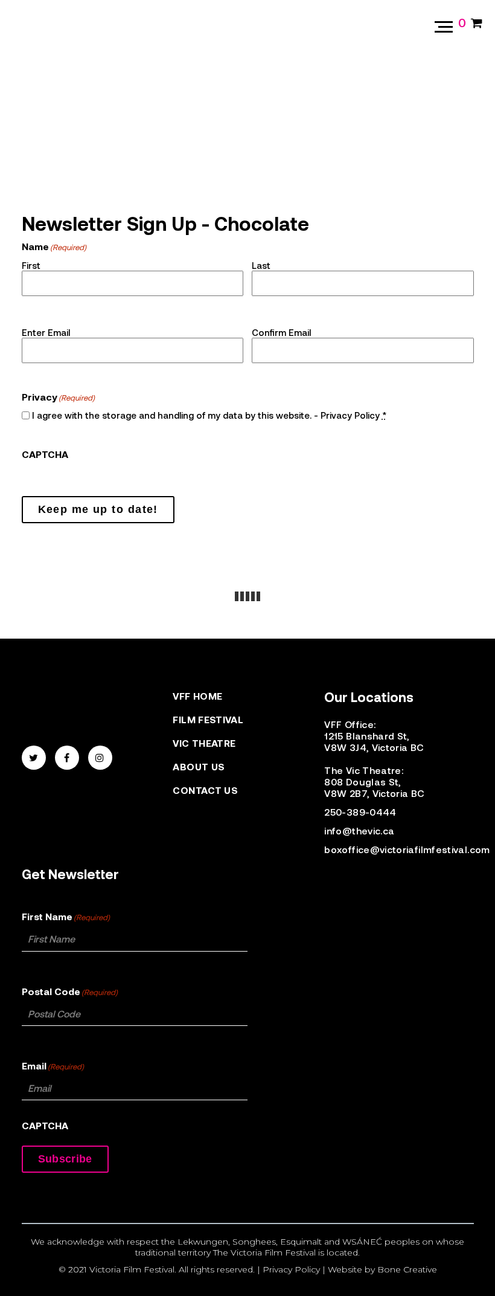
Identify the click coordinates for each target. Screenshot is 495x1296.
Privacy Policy (350, 415)
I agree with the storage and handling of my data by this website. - (209, 415)
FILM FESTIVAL (208, 719)
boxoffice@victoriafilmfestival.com (392, 849)
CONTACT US (205, 790)
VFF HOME (197, 695)
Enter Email (46, 332)
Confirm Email (281, 332)
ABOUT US (199, 766)
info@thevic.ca (359, 830)
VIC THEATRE (204, 743)
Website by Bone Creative (382, 1269)
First (31, 265)
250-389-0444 (360, 811)
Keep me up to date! (98, 509)
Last (261, 265)
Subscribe (65, 1159)
